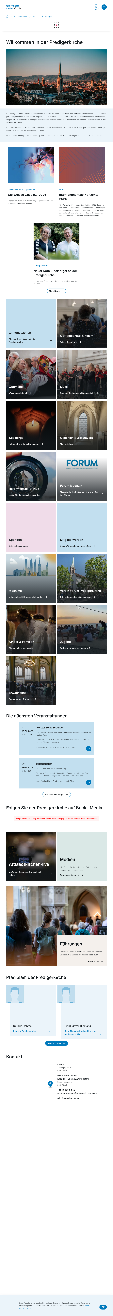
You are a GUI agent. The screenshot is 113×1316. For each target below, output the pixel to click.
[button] (88, 748)
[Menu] (104, 7)
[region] (31, 1077)
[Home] (7, 16)
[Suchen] (96, 7)
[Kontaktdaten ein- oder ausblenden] (49, 1030)
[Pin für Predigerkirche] (50, 1084)
